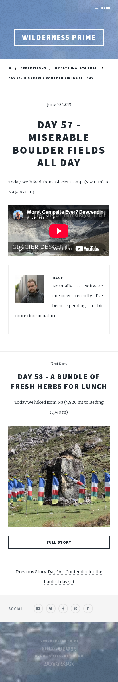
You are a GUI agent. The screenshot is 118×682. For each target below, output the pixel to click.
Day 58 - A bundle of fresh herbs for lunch (59, 381)
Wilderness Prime (59, 37)
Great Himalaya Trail (77, 68)
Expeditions (33, 68)
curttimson (71, 656)
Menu (106, 8)
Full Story (59, 542)
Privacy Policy (59, 663)
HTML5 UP (67, 648)
